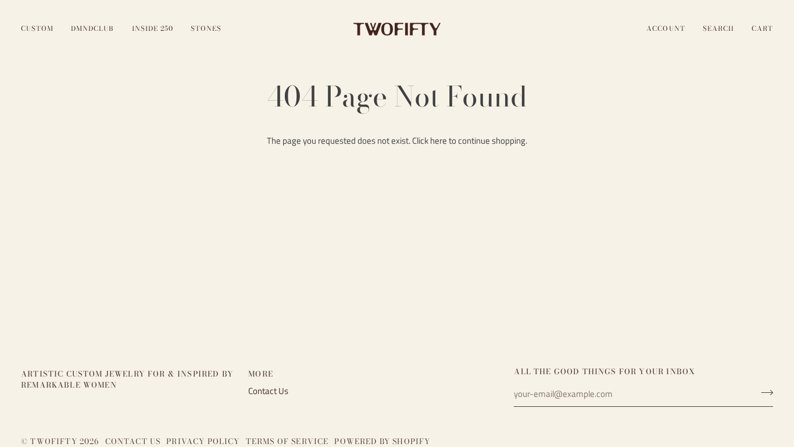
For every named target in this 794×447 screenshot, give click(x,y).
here (438, 140)
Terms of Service (287, 441)
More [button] (260, 373)
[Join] (763, 393)
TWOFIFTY (53, 441)
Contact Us (268, 391)
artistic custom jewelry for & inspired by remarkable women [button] (127, 379)
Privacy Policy (202, 441)
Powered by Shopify (382, 441)
